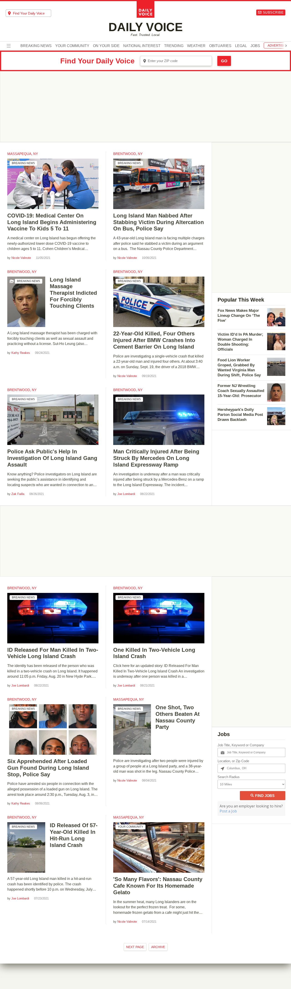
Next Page (135, 947)
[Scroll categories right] (286, 45)
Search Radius (229, 777)
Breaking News (36, 46)
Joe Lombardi (126, 494)
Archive (158, 947)
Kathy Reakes (20, 353)
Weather (196, 46)
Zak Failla (17, 494)
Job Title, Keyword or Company (241, 745)
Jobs (255, 46)
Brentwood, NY (128, 154)
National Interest (142, 46)
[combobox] (28, 13)
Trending (173, 46)
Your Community (72, 46)
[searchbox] (32, 13)
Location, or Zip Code (233, 761)
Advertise (276, 45)
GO (224, 61)
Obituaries (220, 46)
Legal (241, 46)
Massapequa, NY (22, 154)
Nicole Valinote (21, 258)
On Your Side (106, 46)
